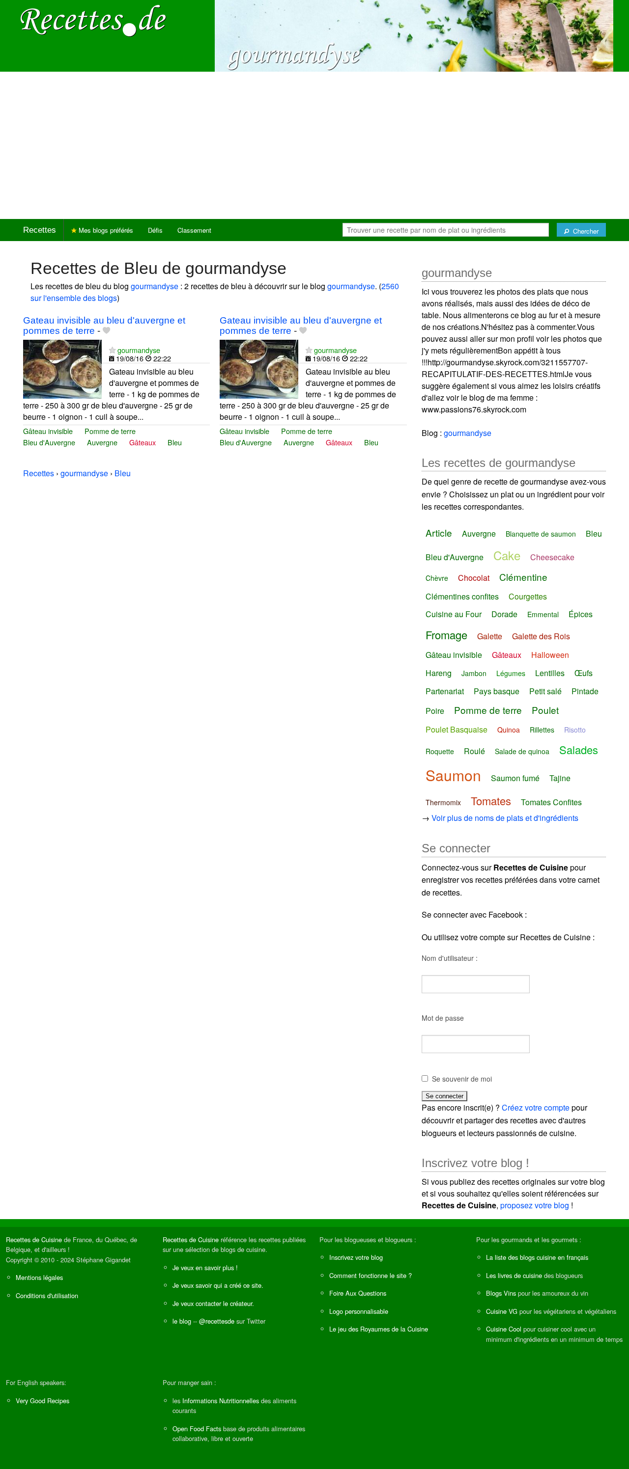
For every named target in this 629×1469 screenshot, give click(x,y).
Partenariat (445, 691)
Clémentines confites (462, 596)
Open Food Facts (196, 1428)
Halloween (550, 654)
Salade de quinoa (522, 751)
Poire (435, 710)
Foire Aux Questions (357, 1293)
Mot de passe (443, 1018)
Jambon (473, 673)
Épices (581, 614)
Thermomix (443, 802)
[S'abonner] (112, 350)
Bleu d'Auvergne (49, 442)
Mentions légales (39, 1277)
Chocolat (473, 577)
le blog (181, 1321)
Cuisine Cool (503, 1328)
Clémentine (523, 576)
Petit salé (545, 691)
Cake (506, 555)
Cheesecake (552, 557)
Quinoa (508, 729)
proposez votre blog (534, 1205)
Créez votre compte (536, 1107)
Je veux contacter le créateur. (213, 1303)
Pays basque (496, 691)
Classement (194, 230)
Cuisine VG (501, 1311)
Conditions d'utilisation (47, 1295)
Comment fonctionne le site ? (370, 1275)
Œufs (583, 673)
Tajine (560, 778)
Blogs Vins (501, 1293)
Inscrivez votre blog (356, 1257)
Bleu (175, 442)
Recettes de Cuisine (34, 1239)
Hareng (439, 673)
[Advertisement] (314, 145)
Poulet (545, 709)
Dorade (504, 614)
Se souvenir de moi (462, 1079)
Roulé (474, 751)
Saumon (453, 775)
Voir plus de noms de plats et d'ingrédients (504, 817)
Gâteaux (142, 442)
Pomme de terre (110, 431)
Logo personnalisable (358, 1311)
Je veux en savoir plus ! (205, 1267)
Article (439, 532)
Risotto (575, 729)
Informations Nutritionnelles (220, 1400)
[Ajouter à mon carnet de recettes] (106, 331)
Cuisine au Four (454, 614)
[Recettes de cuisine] (93, 20)
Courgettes (528, 596)
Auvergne (102, 442)
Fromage (446, 634)
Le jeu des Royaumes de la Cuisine (378, 1328)
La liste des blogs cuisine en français (537, 1257)
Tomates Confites (551, 802)
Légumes (510, 673)
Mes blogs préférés (105, 230)
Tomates (491, 800)
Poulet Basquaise (456, 729)
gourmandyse (154, 286)
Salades (578, 749)
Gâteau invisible (48, 431)
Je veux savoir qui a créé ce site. (217, 1285)
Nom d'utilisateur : (450, 958)
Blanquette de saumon (541, 534)
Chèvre (437, 578)
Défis (155, 230)
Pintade (585, 691)
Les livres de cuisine (514, 1275)
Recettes (39, 230)
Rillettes (542, 729)
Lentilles (550, 673)
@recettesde (216, 1321)
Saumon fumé (515, 778)
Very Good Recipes (42, 1400)
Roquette (440, 751)
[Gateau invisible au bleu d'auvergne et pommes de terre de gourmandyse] (62, 368)
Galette (489, 636)
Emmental (543, 614)
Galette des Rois (541, 636)
